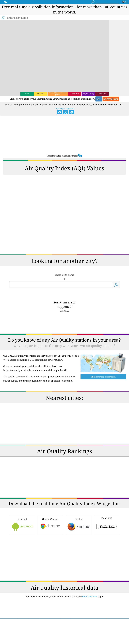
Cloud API (106, 409)
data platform (89, 452)
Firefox (78, 410)
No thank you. (110, 98)
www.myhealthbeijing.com (103, 602)
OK (98, 98)
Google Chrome (50, 410)
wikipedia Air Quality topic (81, 590)
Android (22, 410)
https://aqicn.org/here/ (64, 108)
